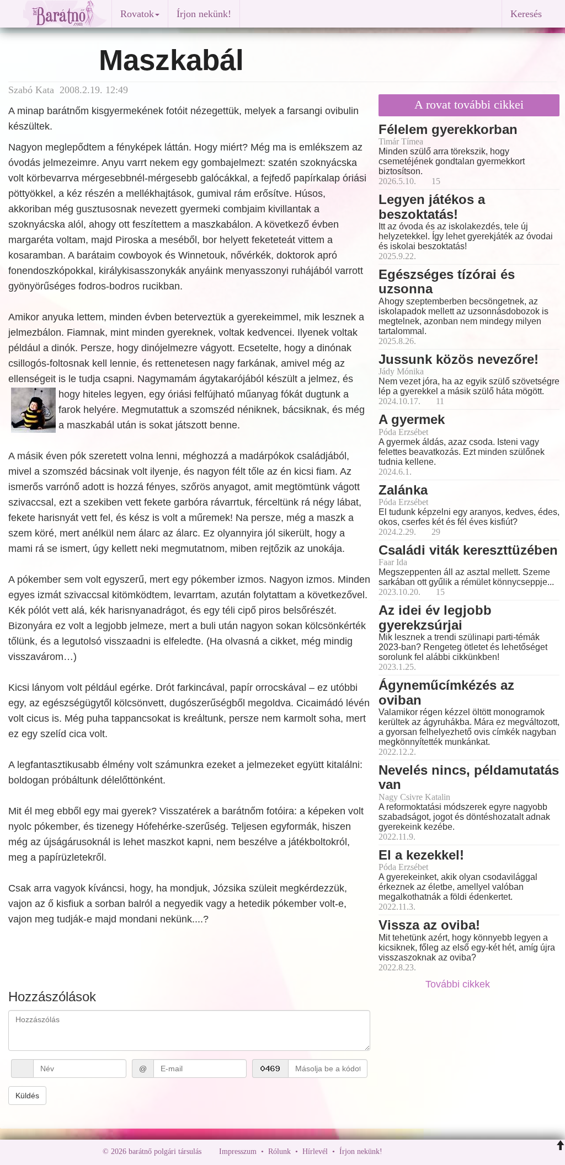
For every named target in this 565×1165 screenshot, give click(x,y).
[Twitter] (429, 1151)
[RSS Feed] (445, 1151)
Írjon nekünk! (204, 13)
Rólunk (279, 1151)
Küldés (27, 1095)
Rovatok (137, 13)
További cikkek (459, 984)
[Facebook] (393, 1151)
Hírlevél (315, 1151)
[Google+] (411, 1151)
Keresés (526, 13)
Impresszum (238, 1151)
